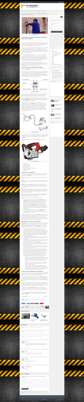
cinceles (41, 55)
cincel (25, 47)
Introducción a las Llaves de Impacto (34, 320)
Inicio (22, 10)
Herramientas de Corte (55, 51)
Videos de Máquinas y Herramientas (56, 64)
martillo (28, 47)
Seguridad (53, 61)
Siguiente (42, 306)
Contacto (22, 2)
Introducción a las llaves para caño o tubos (58, 118)
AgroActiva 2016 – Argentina (40, 307)
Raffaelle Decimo (28, 366)
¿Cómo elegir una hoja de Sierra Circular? (57, 74)
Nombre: (52, 24)
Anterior (27, 306)
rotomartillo (36, 55)
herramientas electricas (24, 300)
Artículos (25, 10)
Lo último (52, 98)
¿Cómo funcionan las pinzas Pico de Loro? (58, 114)
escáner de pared (28, 180)
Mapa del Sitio (30, 2)
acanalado (26, 299)
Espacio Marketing (44, 399)
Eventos (36, 10)
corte (44, 299)
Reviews (39, 10)
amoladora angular (38, 54)
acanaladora (30, 299)
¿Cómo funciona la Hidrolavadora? (56, 78)
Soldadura (53, 63)
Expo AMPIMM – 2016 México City (29, 307)
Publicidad (25, 2)
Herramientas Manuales (55, 55)
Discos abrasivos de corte (25, 319)
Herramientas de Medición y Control (56, 52)
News (32, 10)
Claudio (26, 358)
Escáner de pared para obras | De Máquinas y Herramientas (33, 336)
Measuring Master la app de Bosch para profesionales (58, 101)
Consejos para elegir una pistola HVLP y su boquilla (44, 320)
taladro (43, 219)
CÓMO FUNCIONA (41, 299)
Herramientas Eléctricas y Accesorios (32, 40)
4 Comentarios (39, 40)
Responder (27, 347)
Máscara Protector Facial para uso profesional (58, 109)
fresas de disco (38, 277)
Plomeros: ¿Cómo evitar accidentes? (58, 105)
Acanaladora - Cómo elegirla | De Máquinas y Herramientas (33, 327)
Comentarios (58, 98)
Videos (29, 10)
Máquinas (53, 56)
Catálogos (43, 10)
